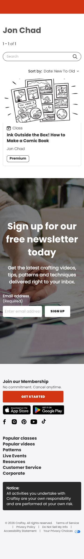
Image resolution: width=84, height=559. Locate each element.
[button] (75, 56)
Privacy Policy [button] (25, 527)
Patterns (12, 450)
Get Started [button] (33, 396)
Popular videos (19, 444)
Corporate (14, 473)
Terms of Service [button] (67, 523)
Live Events (15, 456)
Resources (14, 462)
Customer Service (22, 468)
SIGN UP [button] (57, 311)
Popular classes (20, 438)
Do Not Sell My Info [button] (55, 527)
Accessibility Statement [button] (20, 531)
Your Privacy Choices (58, 531)
